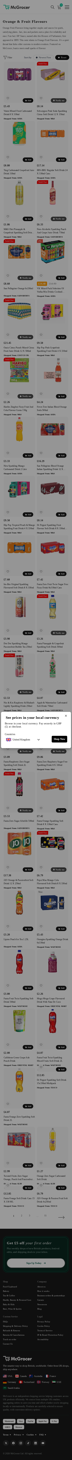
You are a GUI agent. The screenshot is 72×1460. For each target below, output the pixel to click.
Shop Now (59, 739)
